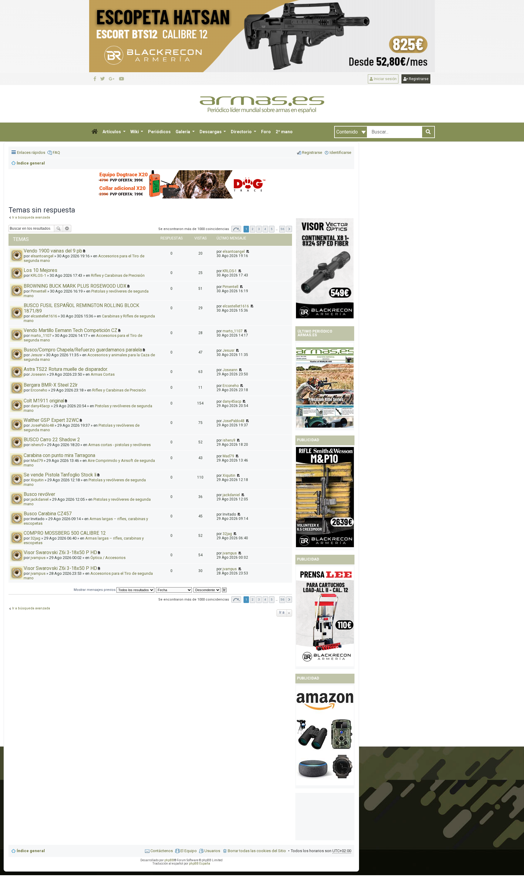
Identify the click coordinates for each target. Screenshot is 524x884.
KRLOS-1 (230, 271)
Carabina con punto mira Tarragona (59, 455)
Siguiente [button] (289, 229)
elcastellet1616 (44, 316)
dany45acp (40, 406)
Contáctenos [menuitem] (161, 850)
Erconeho (39, 390)
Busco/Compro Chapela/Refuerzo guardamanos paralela (83, 350)
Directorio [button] (242, 131)
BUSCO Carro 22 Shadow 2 (52, 439)
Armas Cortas (103, 374)
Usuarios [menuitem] (212, 850)
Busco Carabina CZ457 (48, 514)
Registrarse (418, 79)
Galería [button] (183, 131)
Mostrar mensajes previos (95, 590)
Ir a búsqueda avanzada (31, 608)
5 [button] (272, 229)
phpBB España (199, 863)
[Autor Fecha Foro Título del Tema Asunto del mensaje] (174, 590)
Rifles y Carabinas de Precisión (118, 275)
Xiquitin (37, 480)
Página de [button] (236, 229)
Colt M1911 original (44, 401)
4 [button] (265, 229)
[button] (94, 132)
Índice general (31, 850)
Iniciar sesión (385, 79)
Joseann (38, 374)
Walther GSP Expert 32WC (51, 420)
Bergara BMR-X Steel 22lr (51, 385)
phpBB (169, 860)
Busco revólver (39, 494)
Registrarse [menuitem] (312, 152)
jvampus (38, 557)
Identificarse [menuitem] (340, 152)
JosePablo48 (42, 425)
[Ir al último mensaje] (247, 251)
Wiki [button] (135, 131)
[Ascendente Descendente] (207, 590)
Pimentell (230, 287)
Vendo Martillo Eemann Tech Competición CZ (70, 330)
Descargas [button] (211, 131)
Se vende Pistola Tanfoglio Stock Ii (60, 475)
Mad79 (37, 460)
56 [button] (282, 229)
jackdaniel (40, 499)
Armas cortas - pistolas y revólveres (119, 444)
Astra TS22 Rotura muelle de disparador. (66, 369)
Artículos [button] (112, 131)
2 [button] (253, 229)
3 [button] (259, 229)
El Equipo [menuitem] (188, 850)
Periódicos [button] (159, 131)
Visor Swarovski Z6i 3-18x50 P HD (60, 552)
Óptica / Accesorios (108, 557)
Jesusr (36, 355)
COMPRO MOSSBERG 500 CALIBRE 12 (65, 533)
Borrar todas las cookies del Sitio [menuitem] (257, 850)
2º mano (284, 131)
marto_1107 (41, 335)
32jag (35, 538)
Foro (266, 131)
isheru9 (37, 444)
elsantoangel (234, 251)
